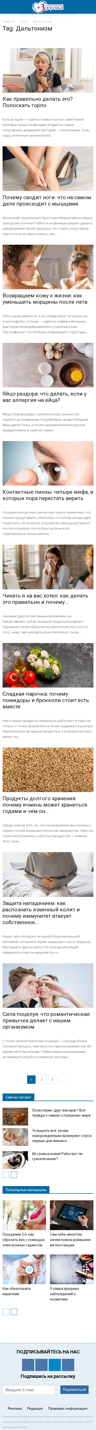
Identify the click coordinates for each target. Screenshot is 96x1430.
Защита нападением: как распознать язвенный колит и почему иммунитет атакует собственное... (41, 912)
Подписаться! (74, 1390)
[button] (89, 7)
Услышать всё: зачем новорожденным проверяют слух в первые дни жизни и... (62, 1136)
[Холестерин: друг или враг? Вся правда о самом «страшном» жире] (15, 1117)
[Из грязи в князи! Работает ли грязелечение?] (15, 1160)
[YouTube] (68, 1365)
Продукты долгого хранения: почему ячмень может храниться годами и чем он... (45, 804)
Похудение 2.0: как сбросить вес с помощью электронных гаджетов (24, 1239)
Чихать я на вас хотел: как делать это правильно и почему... (45, 599)
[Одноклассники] (28, 1365)
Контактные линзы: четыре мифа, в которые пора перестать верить (48, 495)
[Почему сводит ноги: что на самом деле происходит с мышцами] (48, 168)
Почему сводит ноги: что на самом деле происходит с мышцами (47, 200)
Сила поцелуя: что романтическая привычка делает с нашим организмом (46, 1020)
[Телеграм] (55, 1365)
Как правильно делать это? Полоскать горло (38, 102)
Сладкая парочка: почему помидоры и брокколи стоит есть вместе (46, 700)
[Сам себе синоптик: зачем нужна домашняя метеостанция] (71, 1215)
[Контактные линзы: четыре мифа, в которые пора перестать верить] (48, 463)
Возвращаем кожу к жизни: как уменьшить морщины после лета (45, 299)
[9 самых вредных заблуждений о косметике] (71, 1269)
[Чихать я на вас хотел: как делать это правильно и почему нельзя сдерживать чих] (48, 567)
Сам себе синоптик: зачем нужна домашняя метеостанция (70, 1239)
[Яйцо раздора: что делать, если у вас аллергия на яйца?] (48, 365)
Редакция (35, 1408)
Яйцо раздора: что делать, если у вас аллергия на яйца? (45, 397)
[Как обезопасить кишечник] (24, 1269)
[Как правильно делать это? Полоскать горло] (48, 70)
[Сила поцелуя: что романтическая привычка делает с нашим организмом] (48, 985)
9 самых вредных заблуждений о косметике (64, 1294)
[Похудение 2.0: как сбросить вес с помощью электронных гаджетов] (24, 1215)
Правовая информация (68, 1408)
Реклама (15, 1408)
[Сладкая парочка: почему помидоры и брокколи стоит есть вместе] (48, 665)
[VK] (41, 1365)
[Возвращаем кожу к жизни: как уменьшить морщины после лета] (48, 267)
